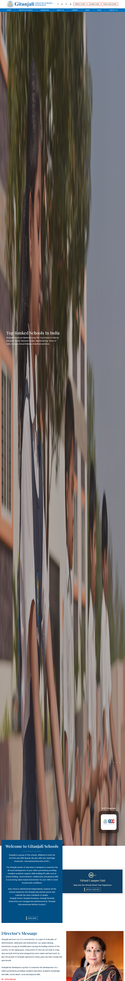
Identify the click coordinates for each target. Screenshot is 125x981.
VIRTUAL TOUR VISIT (93, 889)
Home (9, 10)
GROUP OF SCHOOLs (26, 10)
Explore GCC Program (17, 308)
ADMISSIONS (45, 10)
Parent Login (80, 4)
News (87, 10)
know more (32, 918)
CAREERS (75, 10)
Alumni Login (94, 4)
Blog (99, 10)
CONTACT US (113, 10)
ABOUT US (60, 10)
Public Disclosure (110, 4)
